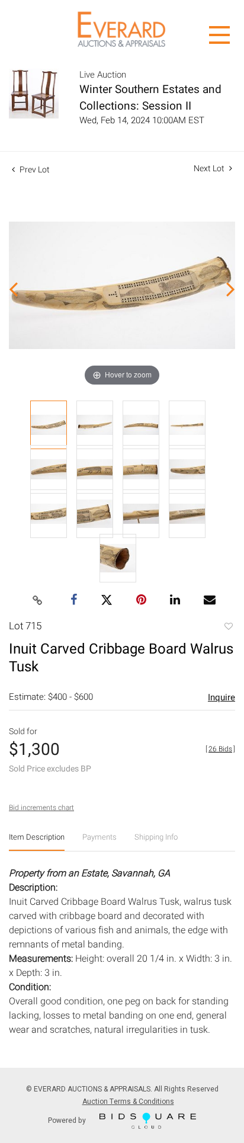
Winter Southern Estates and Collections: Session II (150, 97)
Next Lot (210, 169)
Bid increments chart (41, 807)
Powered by (68, 1120)
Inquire (221, 697)
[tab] (37, 842)
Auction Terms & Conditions (128, 1101)
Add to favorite (228, 627)
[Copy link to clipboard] (38, 601)
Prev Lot (34, 170)
